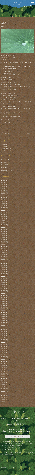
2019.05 (3, 365)
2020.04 (3, 342)
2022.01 (3, 297)
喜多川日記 (4, 150)
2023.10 (3, 252)
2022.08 (3, 282)
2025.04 (3, 214)
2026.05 (3, 186)
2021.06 (3, 312)
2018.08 (3, 384)
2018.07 (3, 386)
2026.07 (3, 182)
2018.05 (3, 391)
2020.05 (3, 340)
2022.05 (3, 288)
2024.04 (3, 239)
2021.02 (3, 320)
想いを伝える (4, 164)
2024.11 (3, 225)
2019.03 (3, 369)
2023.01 (3, 271)
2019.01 (3, 374)
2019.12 (3, 350)
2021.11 (3, 301)
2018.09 (3, 382)
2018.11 (3, 378)
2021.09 (3, 305)
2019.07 (3, 361)
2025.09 (3, 203)
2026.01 (3, 195)
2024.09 (3, 229)
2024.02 (3, 244)
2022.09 (3, 280)
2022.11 (3, 276)
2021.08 (3, 308)
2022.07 (3, 284)
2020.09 (3, 331)
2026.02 (3, 193)
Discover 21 (4, 167)
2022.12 (3, 273)
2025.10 (3, 201)
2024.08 (3, 231)
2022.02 (3, 295)
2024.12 (3, 222)
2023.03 (3, 267)
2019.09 (3, 357)
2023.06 (3, 261)
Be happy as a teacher (6, 170)
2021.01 (3, 322)
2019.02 (3, 371)
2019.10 (3, 354)
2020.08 (3, 333)
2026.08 (3, 180)
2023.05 (3, 263)
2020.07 (3, 335)
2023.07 (3, 259)
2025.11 (3, 199)
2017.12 (3, 401)
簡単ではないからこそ (7, 159)
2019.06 (3, 363)
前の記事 (7, 133)
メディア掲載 (4, 148)
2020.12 (3, 325)
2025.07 (3, 207)
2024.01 (3, 246)
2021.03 (3, 318)
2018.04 (3, 393)
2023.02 (3, 269)
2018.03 (3, 395)
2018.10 (3, 380)
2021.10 (3, 303)
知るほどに (4, 162)
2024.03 (3, 242)
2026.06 (3, 184)
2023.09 (3, 254)
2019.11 (3, 352)
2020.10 (3, 329)
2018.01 (3, 399)
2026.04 (3, 188)
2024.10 (3, 227)
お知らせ (3, 144)
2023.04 (3, 265)
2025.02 (3, 218)
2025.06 (3, 210)
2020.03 (3, 344)
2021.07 (3, 310)
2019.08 (3, 359)
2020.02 (3, 346)
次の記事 (28, 133)
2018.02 (3, 397)
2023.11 (3, 250)
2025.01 (3, 220)
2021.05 (3, 314)
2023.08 (3, 256)
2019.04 (3, 367)
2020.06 (3, 337)
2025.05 (3, 212)
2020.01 (3, 348)
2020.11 (3, 327)
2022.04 (3, 291)
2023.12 (3, 248)
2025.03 (3, 216)
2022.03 (3, 293)
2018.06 (3, 388)
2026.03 (3, 190)
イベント (3, 146)
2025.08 (3, 205)
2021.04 (3, 316)
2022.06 (3, 286)
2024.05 (3, 237)
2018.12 (3, 376)
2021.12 (3, 299)
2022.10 (3, 278)
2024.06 (3, 235)
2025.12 (3, 197)
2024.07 (3, 233)
